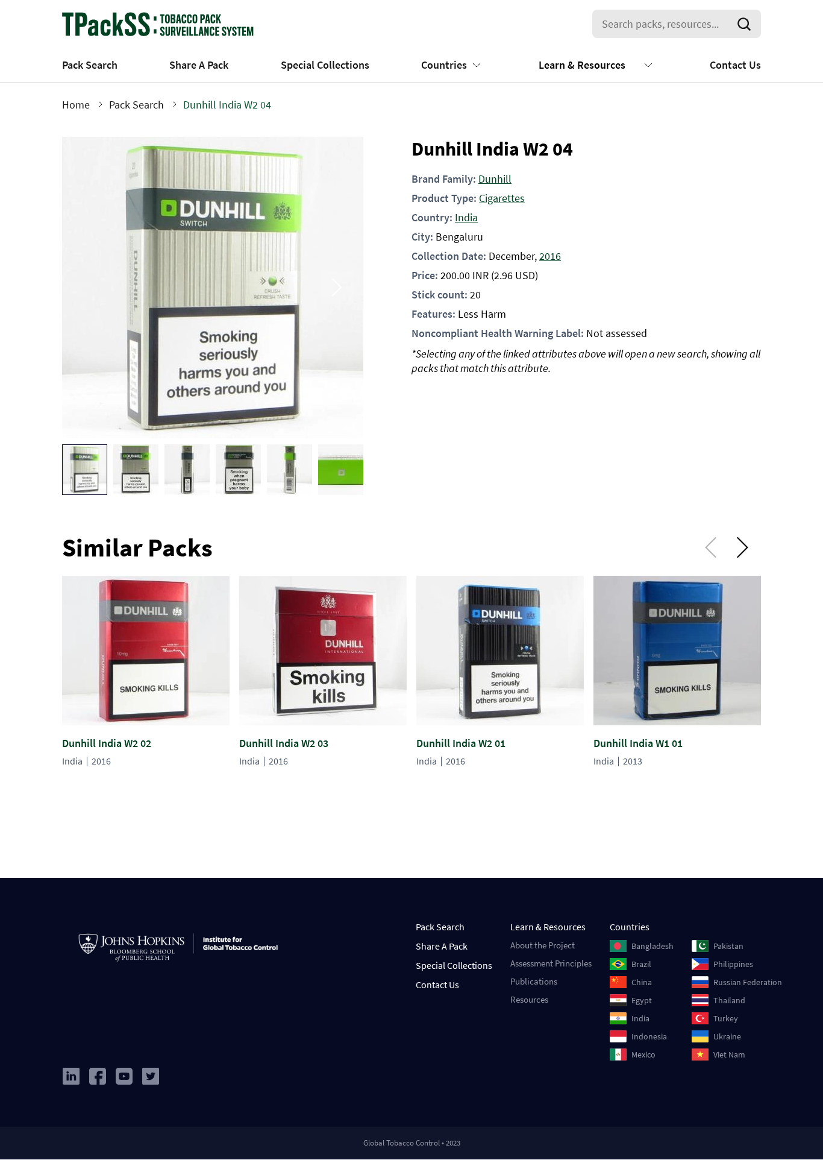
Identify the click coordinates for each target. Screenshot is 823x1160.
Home (76, 105)
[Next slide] (336, 287)
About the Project (542, 945)
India (466, 217)
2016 (550, 256)
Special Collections (325, 65)
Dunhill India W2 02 (106, 743)
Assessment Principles (551, 963)
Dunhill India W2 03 (283, 743)
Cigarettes (502, 198)
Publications (533, 981)
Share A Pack (198, 65)
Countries (444, 65)
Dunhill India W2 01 (460, 743)
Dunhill (495, 179)
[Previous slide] (88, 287)
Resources (529, 999)
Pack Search (89, 65)
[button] (84, 469)
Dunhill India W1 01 (638, 743)
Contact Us (735, 65)
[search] (746, 24)
